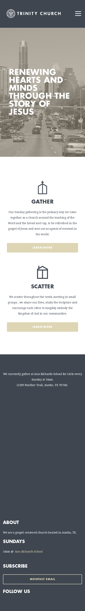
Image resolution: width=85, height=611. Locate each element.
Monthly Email (42, 579)
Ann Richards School (29, 551)
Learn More (43, 247)
